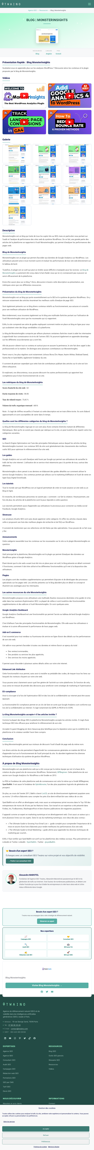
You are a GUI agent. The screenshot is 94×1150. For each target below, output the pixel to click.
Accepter (46, 1129)
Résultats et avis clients (12, 1103)
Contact (52, 1103)
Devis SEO (7, 1091)
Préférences (45, 1142)
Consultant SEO (68, 937)
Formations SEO (9, 1078)
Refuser (46, 1135)
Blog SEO (52, 1051)
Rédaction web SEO (25, 953)
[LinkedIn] (5, 1038)
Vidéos (51, 1069)
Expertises (9, 1046)
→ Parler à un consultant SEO (19, 861)
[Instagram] (15, 1038)
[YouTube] (10, 1038)
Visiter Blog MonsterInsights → (47, 985)
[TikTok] (29, 1038)
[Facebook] (34, 1038)
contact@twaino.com (19, 1029)
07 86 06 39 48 (14, 1025)
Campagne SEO (26, 937)
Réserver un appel (47, 921)
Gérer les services (9, 1122)
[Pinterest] (20, 1038)
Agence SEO (32, 10)
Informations (56, 1098)
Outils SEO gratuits (56, 1056)
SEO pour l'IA (68, 945)
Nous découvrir (12, 1098)
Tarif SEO (6, 1087)
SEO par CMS (68, 953)
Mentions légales (53, 1147)
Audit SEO (26, 945)
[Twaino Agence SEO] (14, 1004)
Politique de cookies (40, 1147)
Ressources (43, 10)
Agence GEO (8, 1056)
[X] (25, 1038)
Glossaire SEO (54, 1060)
